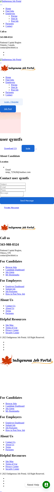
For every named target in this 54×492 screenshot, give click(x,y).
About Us (10, 308)
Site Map (9, 325)
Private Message (11, 207)
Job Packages (11, 291)
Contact (9, 26)
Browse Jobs (11, 267)
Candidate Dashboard (15, 270)
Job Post (8, 108)
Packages (10, 23)
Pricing (14, 16)
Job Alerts (10, 272)
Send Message (27, 200)
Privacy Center (12, 330)
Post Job (14, 21)
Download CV (10, 148)
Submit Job (10, 289)
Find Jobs (10, 11)
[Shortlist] (36, 148)
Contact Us (10, 306)
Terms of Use (11, 327)
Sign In (14, 18)
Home (8, 8)
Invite (28, 148)
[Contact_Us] (46, 485)
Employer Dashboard (15, 286)
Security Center (12, 332)
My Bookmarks (12, 275)
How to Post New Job (15, 294)
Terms (8, 311)
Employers (10, 13)
